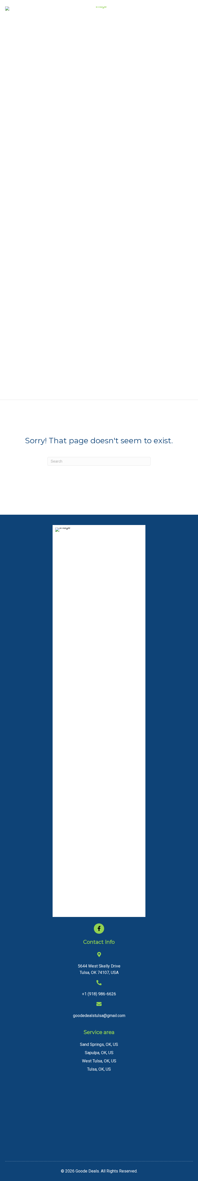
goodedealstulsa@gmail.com (99, 1015)
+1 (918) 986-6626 (99, 993)
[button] (99, 928)
